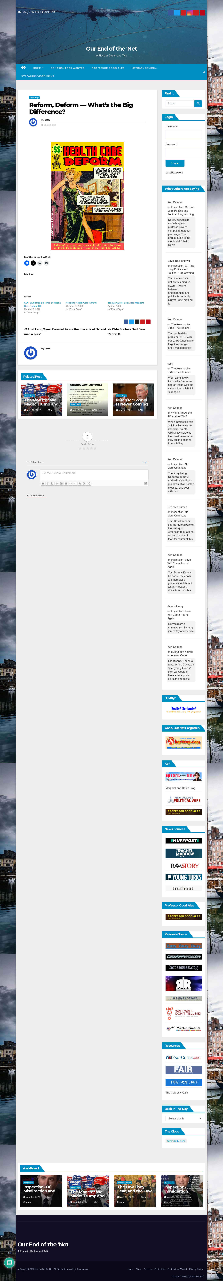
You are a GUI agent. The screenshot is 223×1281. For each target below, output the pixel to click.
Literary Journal (144, 68)
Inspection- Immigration (176, 1189)
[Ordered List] (61, 483)
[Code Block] (75, 483)
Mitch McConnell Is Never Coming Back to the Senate (132, 406)
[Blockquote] (70, 483)
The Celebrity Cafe (177, 1092)
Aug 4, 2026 (125, 410)
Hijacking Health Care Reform (81, 302)
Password (171, 144)
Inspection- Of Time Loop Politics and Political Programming (180, 211)
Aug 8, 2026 (79, 410)
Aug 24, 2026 (33, 1197)
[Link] (79, 483)
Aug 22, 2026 (34, 410)
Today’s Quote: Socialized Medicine (126, 302)
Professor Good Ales (108, 68)
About (138, 1269)
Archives (148, 1269)
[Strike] (57, 483)
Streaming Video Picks (37, 76)
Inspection (28, 1183)
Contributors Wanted (68, 68)
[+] (88, 483)
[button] (204, 72)
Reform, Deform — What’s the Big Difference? (81, 108)
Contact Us (159, 1269)
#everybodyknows (176, 1141)
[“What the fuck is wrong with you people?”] (184, 710)
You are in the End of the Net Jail (187, 1276)
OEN (47, 120)
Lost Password (174, 172)
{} (84, 483)
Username (172, 126)
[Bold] (43, 483)
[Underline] (52, 483)
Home (37, 68)
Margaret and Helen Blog (180, 788)
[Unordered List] (66, 483)
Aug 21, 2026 (127, 1197)
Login (145, 462)
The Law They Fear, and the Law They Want (134, 1191)
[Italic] (47, 483)
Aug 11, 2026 (174, 1197)
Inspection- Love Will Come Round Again (179, 563)
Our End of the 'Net (111, 48)
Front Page (34, 98)
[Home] (23, 68)
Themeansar (82, 1269)
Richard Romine (124, 1183)
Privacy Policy (196, 1269)
